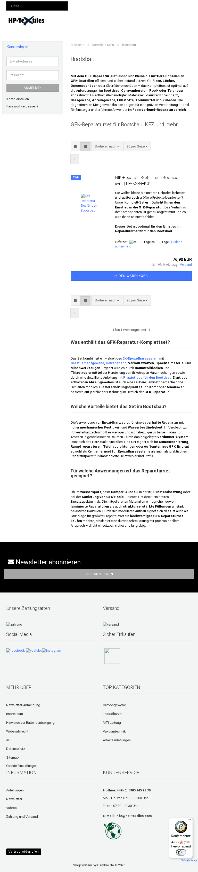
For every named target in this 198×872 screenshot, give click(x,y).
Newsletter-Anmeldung (23, 705)
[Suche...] (63, 6)
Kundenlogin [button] (107, 5)
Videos (148, 20)
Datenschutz (15, 749)
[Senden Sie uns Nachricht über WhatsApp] (189, 858)
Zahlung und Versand (22, 817)
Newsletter (14, 799)
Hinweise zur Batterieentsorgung (30, 723)
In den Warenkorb (131, 276)
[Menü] (190, 821)
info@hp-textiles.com (134, 816)
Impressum (14, 714)
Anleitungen (126, 20)
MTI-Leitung (112, 723)
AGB (9, 740)
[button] (84, 5)
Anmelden (33, 88)
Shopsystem (82, 865)
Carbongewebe (114, 705)
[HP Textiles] (26, 20)
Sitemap (12, 757)
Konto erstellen (17, 99)
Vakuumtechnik (114, 731)
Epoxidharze (112, 714)
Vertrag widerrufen (24, 851)
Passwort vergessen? (22, 106)
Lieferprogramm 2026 (91, 20)
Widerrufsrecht (17, 731)
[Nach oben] (14, 864)
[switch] (181, 852)
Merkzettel (136, 5)
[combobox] (106, 147)
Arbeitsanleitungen (117, 740)
